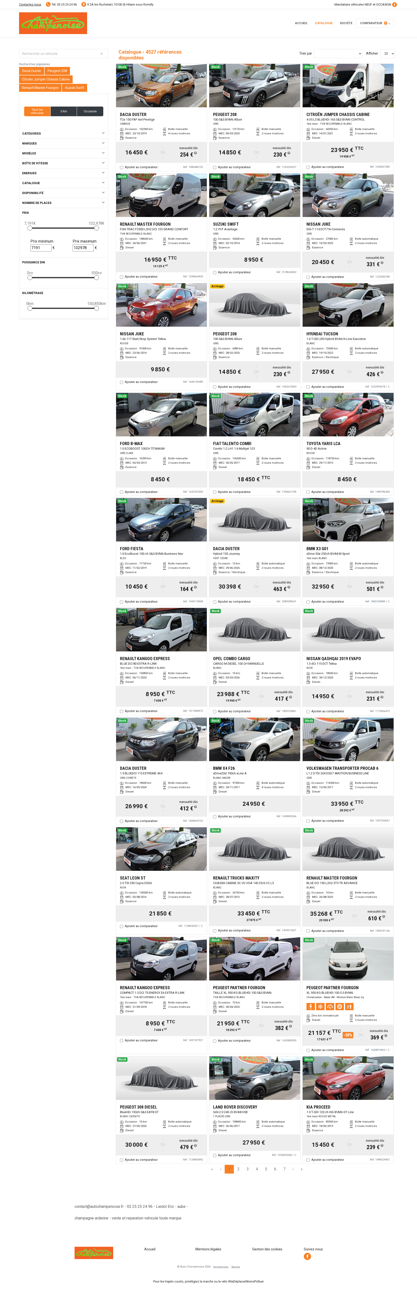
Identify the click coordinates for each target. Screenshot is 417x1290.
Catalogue (324, 23)
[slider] (30, 228)
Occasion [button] (90, 111)
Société (346, 23)
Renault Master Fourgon (40, 88)
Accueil (301, 23)
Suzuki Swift (74, 88)
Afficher (372, 53)
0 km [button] (64, 111)
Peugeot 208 (57, 71)
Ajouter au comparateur (141, 167)
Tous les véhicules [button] (37, 111)
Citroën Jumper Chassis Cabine (46, 79)
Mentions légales (208, 1249)
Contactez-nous (30, 4)
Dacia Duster (31, 71)
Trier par (305, 53)
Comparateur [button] (373, 23)
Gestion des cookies (267, 1249)
